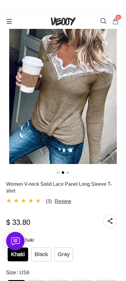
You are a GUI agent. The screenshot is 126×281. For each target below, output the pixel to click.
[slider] (24, 201)
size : (17, 272)
